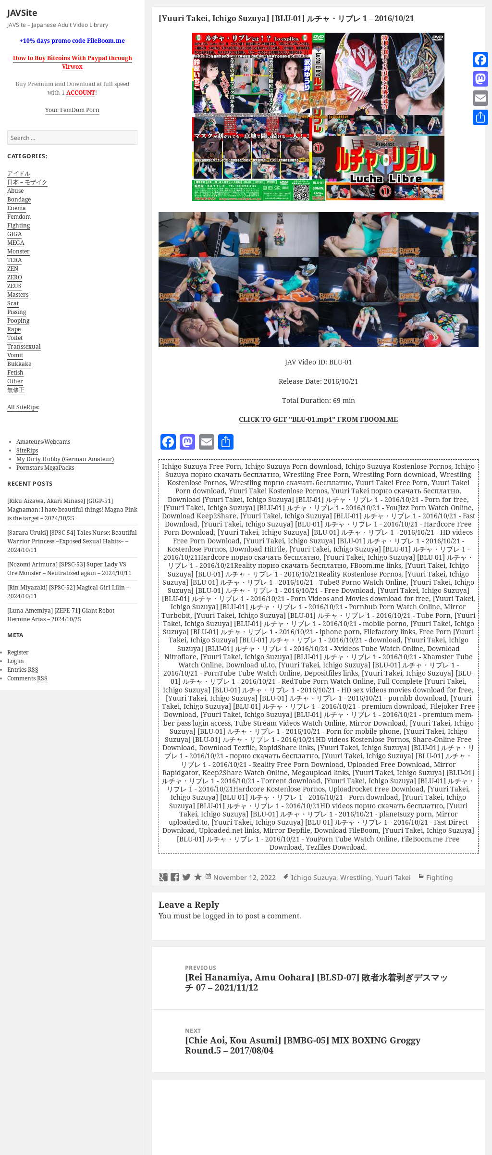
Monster (18, 251)
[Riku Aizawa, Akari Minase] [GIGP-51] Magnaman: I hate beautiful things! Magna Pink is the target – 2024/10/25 (72, 509)
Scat (13, 303)
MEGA (15, 243)
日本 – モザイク (27, 182)
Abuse (15, 191)
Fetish (15, 372)
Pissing (16, 312)
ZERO (14, 277)
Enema (16, 208)
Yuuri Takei (393, 877)
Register (18, 652)
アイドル (18, 173)
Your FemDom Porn (72, 110)
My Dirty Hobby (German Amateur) (65, 459)
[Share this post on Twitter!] (186, 877)
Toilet (15, 338)
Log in (15, 661)
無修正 (16, 390)
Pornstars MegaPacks (45, 468)
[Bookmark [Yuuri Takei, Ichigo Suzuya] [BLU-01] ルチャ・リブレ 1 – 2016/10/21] (198, 877)
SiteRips (27, 450)
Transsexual (24, 346)
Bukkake (19, 364)
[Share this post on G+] (163, 877)
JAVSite (22, 12)
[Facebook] (480, 59)
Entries (22, 669)
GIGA (14, 234)
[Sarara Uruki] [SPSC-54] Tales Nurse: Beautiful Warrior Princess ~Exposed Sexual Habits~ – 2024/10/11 (72, 541)
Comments (27, 678)
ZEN (12, 268)
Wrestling (355, 877)
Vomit (15, 355)
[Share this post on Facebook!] (175, 877)
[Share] (480, 117)
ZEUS (14, 286)
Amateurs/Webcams (43, 442)
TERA (14, 260)
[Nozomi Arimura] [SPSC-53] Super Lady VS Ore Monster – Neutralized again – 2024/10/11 (69, 568)
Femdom (19, 217)
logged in (218, 915)
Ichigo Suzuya (313, 877)
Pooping (18, 320)
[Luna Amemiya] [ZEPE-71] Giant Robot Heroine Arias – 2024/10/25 (60, 614)
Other (15, 381)
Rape (14, 329)
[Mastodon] (480, 78)
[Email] (480, 98)
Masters (17, 294)
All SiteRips (22, 407)
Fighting (18, 225)
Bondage (19, 199)
